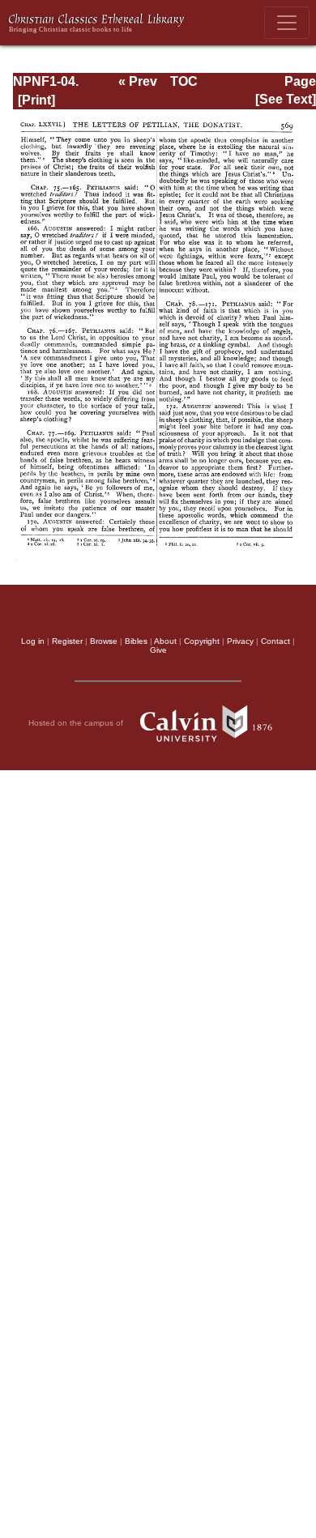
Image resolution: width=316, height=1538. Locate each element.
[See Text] (285, 99)
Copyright (202, 641)
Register (67, 641)
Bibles (136, 641)
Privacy (240, 641)
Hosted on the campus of (77, 722)
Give (158, 649)
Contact (275, 641)
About (165, 641)
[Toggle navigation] (287, 22)
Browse (103, 641)
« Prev (137, 81)
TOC (184, 81)
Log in (33, 641)
